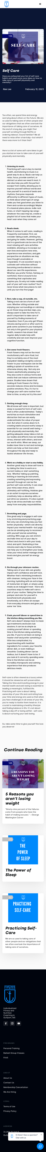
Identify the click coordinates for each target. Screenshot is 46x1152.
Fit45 (5, 1058)
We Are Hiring (9, 1092)
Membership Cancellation (15, 1087)
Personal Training (11, 1048)
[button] (40, 4)
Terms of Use (9, 1106)
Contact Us (8, 1083)
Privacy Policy (9, 1111)
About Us (7, 1078)
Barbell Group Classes (13, 1053)
